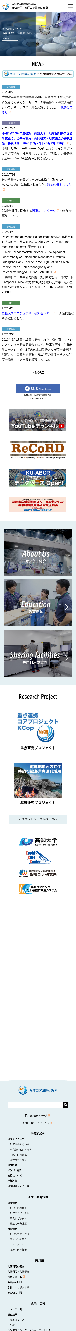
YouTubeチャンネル (36, 1122)
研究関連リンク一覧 (18, 1186)
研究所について (16, 1139)
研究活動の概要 (17, 1208)
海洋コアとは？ (17, 1160)
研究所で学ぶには (18, 1234)
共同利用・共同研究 (18, 1271)
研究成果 (12, 1314)
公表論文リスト (17, 1319)
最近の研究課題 (17, 1223)
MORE (39, 372)
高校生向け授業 (17, 1249)
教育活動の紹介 (17, 1239)
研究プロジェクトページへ (39, 819)
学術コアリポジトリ (18, 1287)
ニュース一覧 (15, 1309)
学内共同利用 (15, 1282)
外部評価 (12, 1180)
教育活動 (12, 1228)
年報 (11, 1325)
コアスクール (16, 1244)
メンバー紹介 (15, 1170)
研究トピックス (17, 1218)
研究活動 (12, 1202)
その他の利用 (15, 1292)
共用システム (15, 1276)
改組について (15, 1175)
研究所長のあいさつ (20, 1144)
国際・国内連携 (17, 1154)
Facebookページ (36, 1115)
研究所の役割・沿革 (20, 1149)
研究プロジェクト (18, 1213)
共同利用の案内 (16, 1266)
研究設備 (12, 1165)
